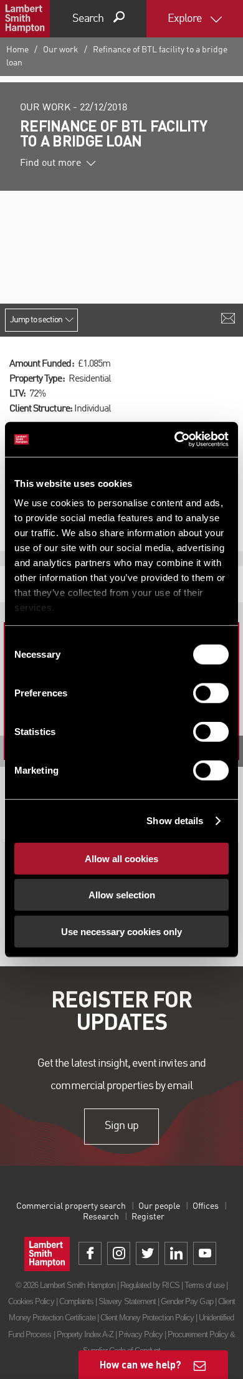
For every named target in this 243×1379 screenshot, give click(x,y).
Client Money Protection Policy (147, 1317)
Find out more (50, 163)
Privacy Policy (140, 1334)
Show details (174, 820)
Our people (159, 1206)
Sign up (121, 1126)
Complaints (76, 1301)
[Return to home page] (25, 18)
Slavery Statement (127, 1301)
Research (101, 1217)
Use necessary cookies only (121, 931)
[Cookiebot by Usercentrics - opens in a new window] (175, 439)
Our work (61, 50)
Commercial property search (71, 1206)
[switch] (211, 693)
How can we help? (140, 1364)
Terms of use (204, 1285)
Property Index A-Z (85, 1334)
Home (17, 50)
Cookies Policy (31, 1301)
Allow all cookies (121, 858)
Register (147, 1217)
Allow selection (121, 895)
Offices (206, 1206)
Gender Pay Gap (187, 1301)
